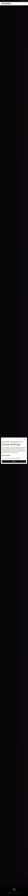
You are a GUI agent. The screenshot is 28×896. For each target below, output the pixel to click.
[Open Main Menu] (25, 4)
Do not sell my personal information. (13, 458)
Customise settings (6, 455)
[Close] (25, 439)
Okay (14, 461)
